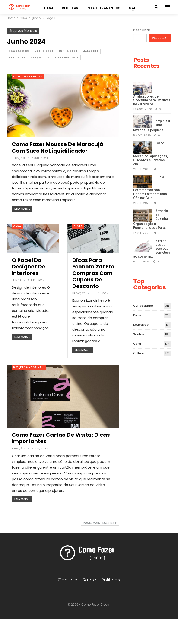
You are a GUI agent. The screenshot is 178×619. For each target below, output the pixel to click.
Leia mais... (22, 208)
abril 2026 (17, 57)
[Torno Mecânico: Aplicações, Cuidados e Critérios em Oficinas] (142, 147)
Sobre (89, 580)
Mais (133, 8)
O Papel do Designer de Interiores (28, 266)
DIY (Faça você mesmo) (29, 367)
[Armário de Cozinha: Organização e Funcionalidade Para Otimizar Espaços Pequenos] (142, 215)
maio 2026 (91, 51)
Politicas (110, 580)
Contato (67, 580)
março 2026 (40, 57)
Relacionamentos (104, 8)
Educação (141, 324)
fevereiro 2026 (67, 57)
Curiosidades (143, 305)
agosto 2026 (19, 51)
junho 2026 (67, 51)
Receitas (70, 8)
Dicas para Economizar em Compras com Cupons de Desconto (93, 273)
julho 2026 (44, 51)
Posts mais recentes (99, 522)
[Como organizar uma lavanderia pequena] (142, 121)
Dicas (78, 226)
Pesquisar (141, 30)
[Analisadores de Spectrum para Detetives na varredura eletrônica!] (142, 88)
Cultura (138, 353)
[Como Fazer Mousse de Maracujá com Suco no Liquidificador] (63, 105)
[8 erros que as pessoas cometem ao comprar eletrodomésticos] (142, 245)
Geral (137, 343)
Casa (49, 8)
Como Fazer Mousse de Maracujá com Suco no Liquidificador (57, 148)
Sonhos (139, 334)
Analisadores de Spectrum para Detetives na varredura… (151, 100)
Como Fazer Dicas (27, 76)
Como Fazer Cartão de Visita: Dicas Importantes (61, 438)
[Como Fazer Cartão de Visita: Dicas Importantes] (63, 396)
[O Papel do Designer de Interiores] (33, 238)
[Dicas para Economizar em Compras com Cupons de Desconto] (93, 238)
